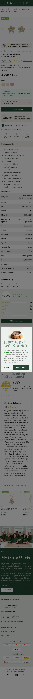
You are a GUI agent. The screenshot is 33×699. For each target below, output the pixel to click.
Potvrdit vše (21, 367)
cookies (6, 352)
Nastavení (7, 367)
